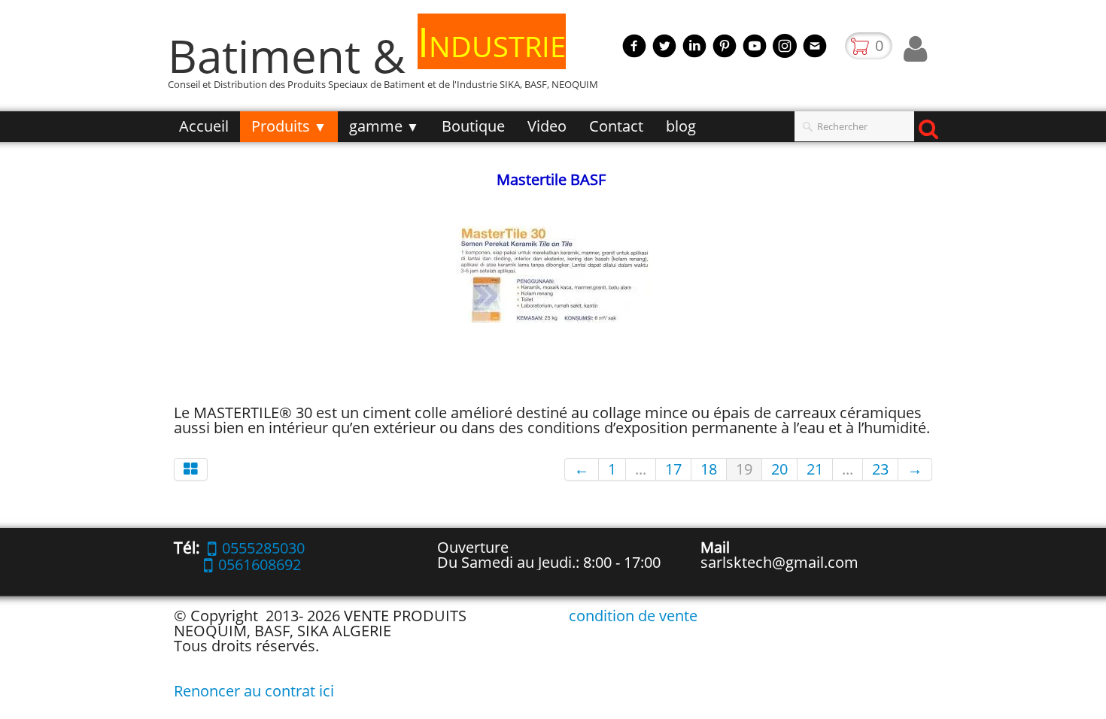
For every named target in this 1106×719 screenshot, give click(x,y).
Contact (616, 126)
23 (880, 469)
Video (547, 126)
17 (673, 469)
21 (815, 469)
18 (708, 469)
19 (744, 469)
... (640, 469)
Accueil (204, 126)
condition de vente (633, 615)
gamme (384, 126)
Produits (289, 126)
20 (779, 469)
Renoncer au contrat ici (254, 691)
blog (681, 126)
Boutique (473, 126)
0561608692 (259, 564)
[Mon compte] (915, 48)
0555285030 (263, 548)
